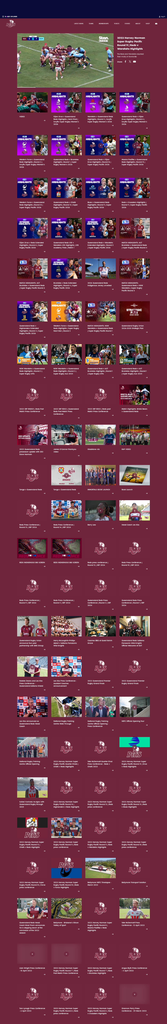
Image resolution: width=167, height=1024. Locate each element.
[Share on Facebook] (125, 61)
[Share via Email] (134, 61)
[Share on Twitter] (130, 61)
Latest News (78, 23)
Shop (148, 23)
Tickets (116, 23)
